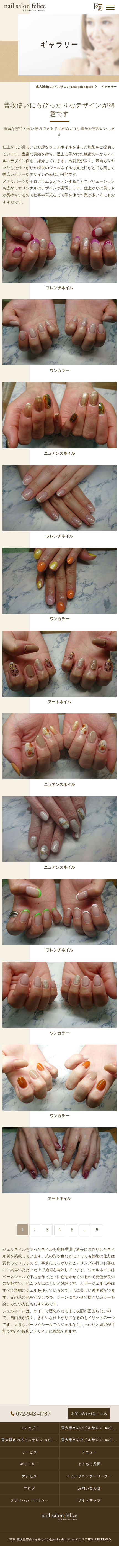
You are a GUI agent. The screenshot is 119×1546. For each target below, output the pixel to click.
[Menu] (110, 7)
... (84, 1230)
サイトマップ (89, 1500)
